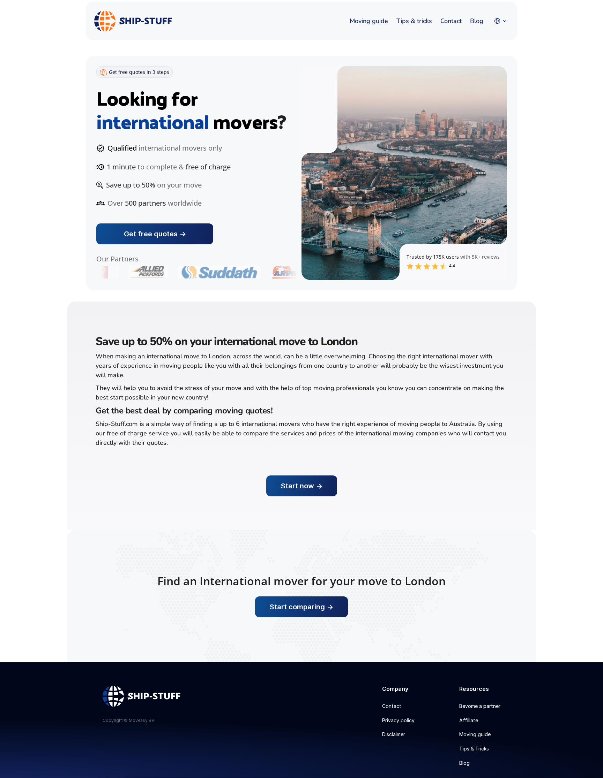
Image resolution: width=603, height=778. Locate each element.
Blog (476, 21)
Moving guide (369, 21)
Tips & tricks (414, 21)
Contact (451, 21)
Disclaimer (393, 734)
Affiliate (468, 720)
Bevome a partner (479, 706)
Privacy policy (398, 720)
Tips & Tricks (474, 749)
